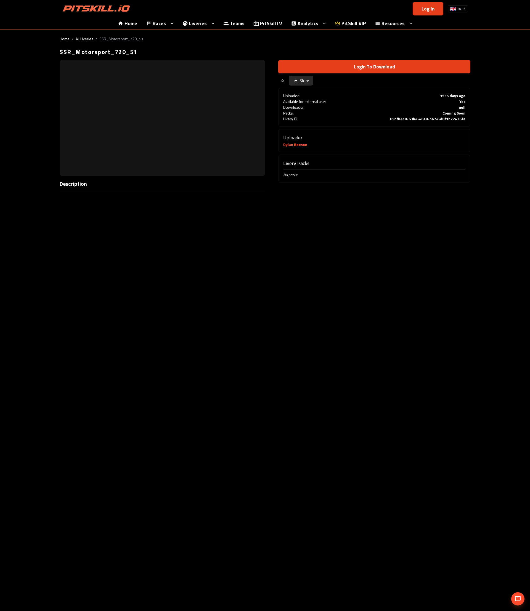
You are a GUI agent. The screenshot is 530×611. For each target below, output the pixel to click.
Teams (237, 23)
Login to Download (374, 66)
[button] (301, 81)
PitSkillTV (271, 23)
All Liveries (84, 39)
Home (130, 23)
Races (159, 23)
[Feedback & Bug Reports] (517, 598)
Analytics (308, 23)
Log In (428, 8)
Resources (393, 23)
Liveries (198, 23)
